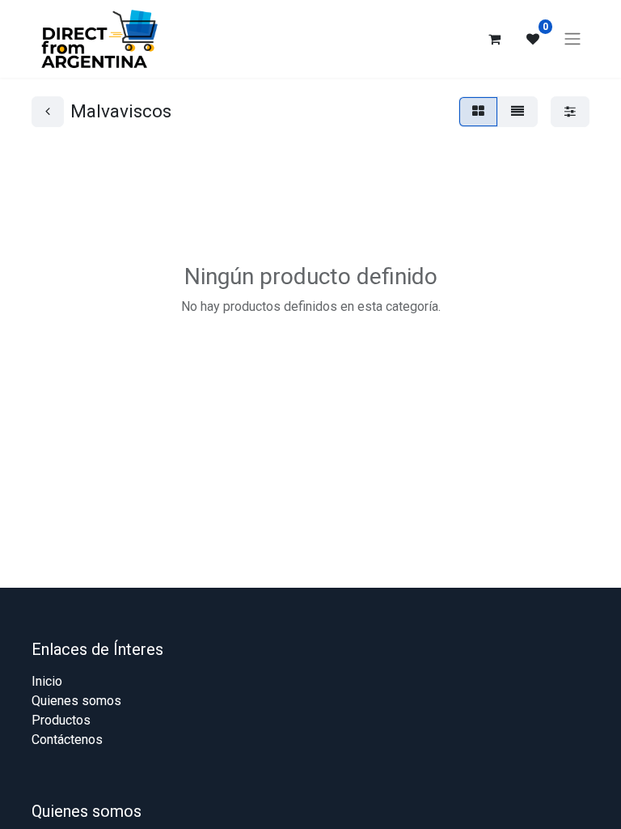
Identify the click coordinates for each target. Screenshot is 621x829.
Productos (61, 720)
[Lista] (517, 111)
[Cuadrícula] (478, 111)
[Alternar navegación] (572, 39)
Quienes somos (76, 700)
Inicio (47, 681)
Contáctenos (67, 739)
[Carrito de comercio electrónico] (494, 39)
